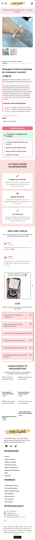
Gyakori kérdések (10, 459)
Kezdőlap (4, 61)
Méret (4, 118)
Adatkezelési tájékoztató (12, 470)
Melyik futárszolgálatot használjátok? (15, 348)
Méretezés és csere (10, 465)
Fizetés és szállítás (10, 462)
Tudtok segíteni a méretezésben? (14, 340)
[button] (30, 19)
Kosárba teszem (17, 128)
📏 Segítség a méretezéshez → (10, 115)
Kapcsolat (8, 475)
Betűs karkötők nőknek (12, 491)
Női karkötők (12, 61)
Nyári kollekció (9, 493)
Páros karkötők (9, 496)
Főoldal (7, 456)
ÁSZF (6, 473)
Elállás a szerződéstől (11, 467)
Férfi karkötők (9, 499)
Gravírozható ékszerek (11, 485)
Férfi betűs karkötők (11, 488)
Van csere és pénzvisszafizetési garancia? (16, 333)
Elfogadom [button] (17, 537)
